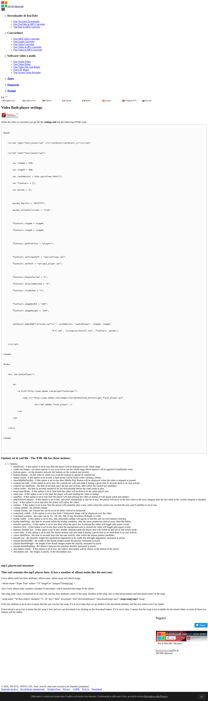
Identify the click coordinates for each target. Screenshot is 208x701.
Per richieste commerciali (32, 689)
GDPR (76, 689)
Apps (10, 78)
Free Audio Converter (23, 41)
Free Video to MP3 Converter (27, 49)
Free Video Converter (23, 44)
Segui (202, 625)
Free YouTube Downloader (26, 21)
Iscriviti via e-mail (164, 650)
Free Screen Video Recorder (27, 72)
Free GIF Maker (21, 69)
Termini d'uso (53, 689)
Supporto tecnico (9, 689)
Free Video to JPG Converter (27, 47)
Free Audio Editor (22, 61)
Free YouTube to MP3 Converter (29, 24)
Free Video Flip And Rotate (26, 67)
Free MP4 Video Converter (26, 39)
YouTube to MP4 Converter (26, 27)
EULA (85, 689)
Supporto (13, 84)
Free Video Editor (22, 64)
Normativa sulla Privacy (156, 696)
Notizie (11, 90)
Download (97, 689)
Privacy (66, 689)
